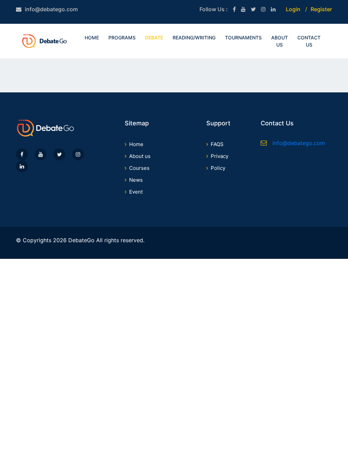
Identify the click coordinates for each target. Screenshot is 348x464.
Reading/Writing (194, 37)
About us (140, 156)
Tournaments (243, 37)
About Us (279, 41)
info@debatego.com (51, 9)
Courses (139, 168)
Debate (154, 37)
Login (293, 9)
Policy (218, 168)
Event (136, 192)
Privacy (219, 156)
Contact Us (308, 41)
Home (92, 37)
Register (321, 9)
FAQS (217, 144)
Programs (122, 37)
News (136, 180)
